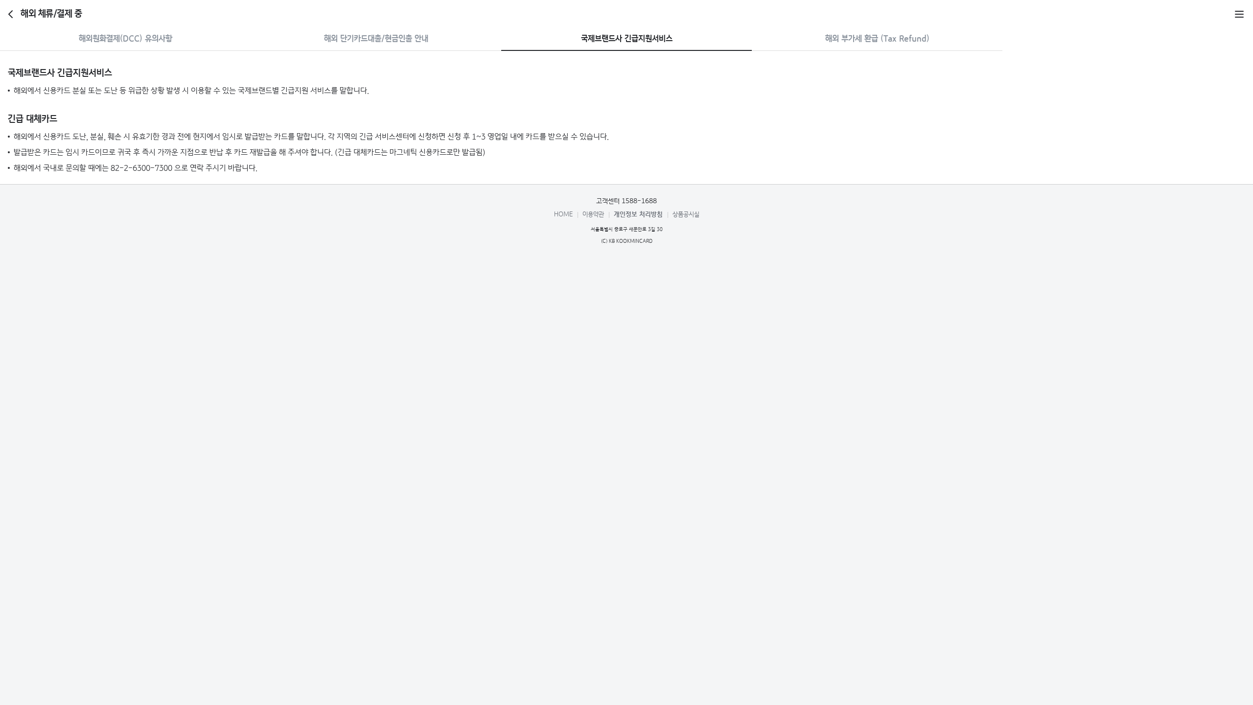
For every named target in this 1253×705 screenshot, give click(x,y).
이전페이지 (11, 14)
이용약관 (593, 215)
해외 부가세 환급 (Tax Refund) (877, 39)
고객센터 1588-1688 (626, 201)
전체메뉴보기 (1239, 14)
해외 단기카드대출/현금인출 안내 (376, 39)
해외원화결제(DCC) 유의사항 (125, 39)
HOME (563, 215)
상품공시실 (686, 215)
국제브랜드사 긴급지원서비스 (627, 39)
